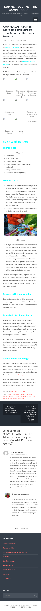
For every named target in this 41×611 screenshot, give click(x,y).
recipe (23, 398)
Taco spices (22, 375)
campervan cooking (26, 394)
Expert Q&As (7, 557)
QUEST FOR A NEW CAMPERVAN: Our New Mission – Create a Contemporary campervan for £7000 (30, 413)
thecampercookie (19, 494)
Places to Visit (8, 565)
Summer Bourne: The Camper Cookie (20, 8)
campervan (15, 394)
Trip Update (21, 391)
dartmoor (24, 396)
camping (6, 396)
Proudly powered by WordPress (17, 605)
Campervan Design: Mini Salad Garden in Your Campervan (11, 409)
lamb (19, 398)
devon (29, 396)
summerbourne (22, 40)
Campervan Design (9, 543)
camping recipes (14, 396)
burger (9, 394)
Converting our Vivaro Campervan (15, 552)
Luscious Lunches (9, 561)
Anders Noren (24, 607)
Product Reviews (9, 570)
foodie (15, 398)
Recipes (14, 391)
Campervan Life (8, 548)
